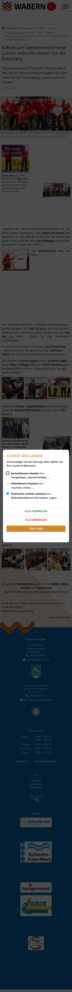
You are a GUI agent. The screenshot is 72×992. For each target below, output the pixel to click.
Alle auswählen (36, 511)
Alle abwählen (36, 520)
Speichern (36, 528)
